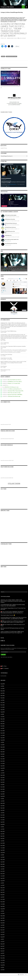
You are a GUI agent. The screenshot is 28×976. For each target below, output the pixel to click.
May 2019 (3, 887)
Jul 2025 (2, 714)
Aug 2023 (3, 768)
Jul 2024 (2, 742)
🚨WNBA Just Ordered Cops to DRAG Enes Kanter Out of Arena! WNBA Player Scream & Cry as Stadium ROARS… (13, 621)
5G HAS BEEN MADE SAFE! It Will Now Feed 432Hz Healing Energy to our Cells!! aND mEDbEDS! (13, 605)
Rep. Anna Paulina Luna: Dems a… (14, 379)
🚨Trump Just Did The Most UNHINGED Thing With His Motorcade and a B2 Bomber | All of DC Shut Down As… (12, 612)
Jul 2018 (2, 911)
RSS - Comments (5, 668)
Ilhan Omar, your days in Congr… (14, 392)
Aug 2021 (3, 824)
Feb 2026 (2, 697)
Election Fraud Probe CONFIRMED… (15, 394)
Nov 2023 (3, 761)
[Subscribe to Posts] (1, 666)
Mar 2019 (2, 892)
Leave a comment (22, 38)
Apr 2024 (2, 749)
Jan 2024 (2, 756)
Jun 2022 (2, 800)
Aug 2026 (3, 683)
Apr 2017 (2, 946)
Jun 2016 (2, 969)
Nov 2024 (3, 733)
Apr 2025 (2, 721)
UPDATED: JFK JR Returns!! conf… (12, 387)
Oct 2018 (3, 904)
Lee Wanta (20, 19)
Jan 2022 (2, 812)
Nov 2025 (3, 704)
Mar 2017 (2, 948)
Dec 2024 (3, 730)
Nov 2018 (3, 901)
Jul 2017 (2, 939)
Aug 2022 (3, 796)
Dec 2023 (3, 758)
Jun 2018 (2, 913)
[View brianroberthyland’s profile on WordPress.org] (4, 640)
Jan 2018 (2, 925)
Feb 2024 (2, 754)
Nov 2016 (3, 957)
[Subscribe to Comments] (1, 668)
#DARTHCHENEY (4, 17)
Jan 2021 (2, 840)
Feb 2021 (2, 838)
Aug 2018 (3, 908)
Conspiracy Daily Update (7, 7)
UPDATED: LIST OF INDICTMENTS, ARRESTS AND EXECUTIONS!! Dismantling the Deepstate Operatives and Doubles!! (13, 601)
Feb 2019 (2, 894)
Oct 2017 (3, 932)
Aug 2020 (3, 852)
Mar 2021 (2, 836)
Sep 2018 (2, 906)
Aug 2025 (3, 711)
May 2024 (3, 747)
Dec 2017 (3, 927)
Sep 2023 (2, 765)
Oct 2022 (3, 791)
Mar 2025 (2, 723)
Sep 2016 (2, 962)
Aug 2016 (3, 965)
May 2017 (3, 943)
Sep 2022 (2, 793)
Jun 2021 (2, 829)
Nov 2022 (3, 789)
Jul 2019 (2, 883)
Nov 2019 (3, 873)
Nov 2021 (3, 817)
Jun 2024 (2, 744)
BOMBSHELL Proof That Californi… (15, 381)
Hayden (3, 56)
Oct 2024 (3, 735)
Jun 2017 (2, 941)
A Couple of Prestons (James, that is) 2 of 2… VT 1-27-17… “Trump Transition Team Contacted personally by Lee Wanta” (14, 30)
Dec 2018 (3, 899)
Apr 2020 (2, 861)
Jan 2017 (2, 953)
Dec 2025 (3, 702)
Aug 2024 (3, 740)
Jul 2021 (2, 826)
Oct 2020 (3, 847)
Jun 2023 (2, 772)
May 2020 (3, 859)
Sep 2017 (2, 934)
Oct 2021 (3, 819)
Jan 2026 (2, 700)
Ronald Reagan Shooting (10, 20)
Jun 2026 (2, 688)
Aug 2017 (3, 936)
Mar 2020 (2, 864)
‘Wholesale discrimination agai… (14, 396)
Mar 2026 (2, 695)
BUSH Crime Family (5, 18)
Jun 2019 (2, 885)
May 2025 (3, 718)
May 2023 (3, 775)
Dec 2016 (3, 955)
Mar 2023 (2, 779)
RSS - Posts (4, 666)
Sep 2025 (2, 709)
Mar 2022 (2, 808)
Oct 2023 (3, 763)
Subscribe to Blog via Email (7, 645)
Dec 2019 (3, 871)
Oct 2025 (3, 707)
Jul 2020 (2, 854)
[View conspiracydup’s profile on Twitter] (1, 640)
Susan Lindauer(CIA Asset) (12, 56)
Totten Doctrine (12, 21)
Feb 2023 (2, 782)
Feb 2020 (2, 866)
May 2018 (3, 915)
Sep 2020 (2, 850)
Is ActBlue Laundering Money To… (15, 388)
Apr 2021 (2, 833)
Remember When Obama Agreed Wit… (16, 390)
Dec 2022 (3, 786)
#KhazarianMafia (12, 17)
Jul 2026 (2, 686)
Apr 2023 (2, 777)
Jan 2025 (2, 728)
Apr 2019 (2, 890)
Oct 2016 (3, 960)
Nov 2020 (3, 845)
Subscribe (3, 654)
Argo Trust (22, 17)
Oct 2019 (3, 875)
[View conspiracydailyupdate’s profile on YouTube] (2, 640)
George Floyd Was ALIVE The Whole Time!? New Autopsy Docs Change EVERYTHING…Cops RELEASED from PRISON (14, 618)
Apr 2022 (2, 805)
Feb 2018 (2, 922)
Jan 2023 (2, 784)
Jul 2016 (2, 967)
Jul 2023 (2, 770)
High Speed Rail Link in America (11, 19)
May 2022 (3, 803)
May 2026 (3, 690)
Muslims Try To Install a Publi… (14, 383)
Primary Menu (26, 6)
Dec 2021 (3, 815)
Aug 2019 (3, 880)
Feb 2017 (2, 950)
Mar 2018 (2, 920)
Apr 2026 (2, 693)
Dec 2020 (3, 843)
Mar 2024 (2, 751)
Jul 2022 (2, 798)
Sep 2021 (2, 822)
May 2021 (3, 831)
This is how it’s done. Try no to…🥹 (8, 615)
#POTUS (17, 17)
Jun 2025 (2, 716)
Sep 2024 (2, 737)
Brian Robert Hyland (12, 38)
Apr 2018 (2, 918)
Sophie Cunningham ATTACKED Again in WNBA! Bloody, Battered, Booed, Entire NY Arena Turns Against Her (12, 632)
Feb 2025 (2, 725)
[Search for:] (14, 591)
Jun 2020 (2, 857)
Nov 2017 (3, 929)
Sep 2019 (2, 878)
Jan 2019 (2, 897)
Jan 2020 (2, 868)
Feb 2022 (2, 810)
